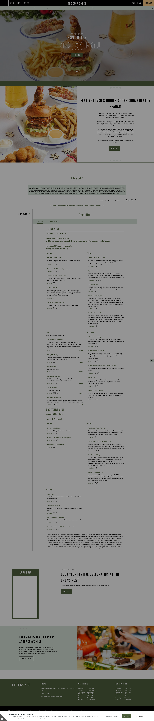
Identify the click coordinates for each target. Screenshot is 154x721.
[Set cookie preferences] (3, 717)
